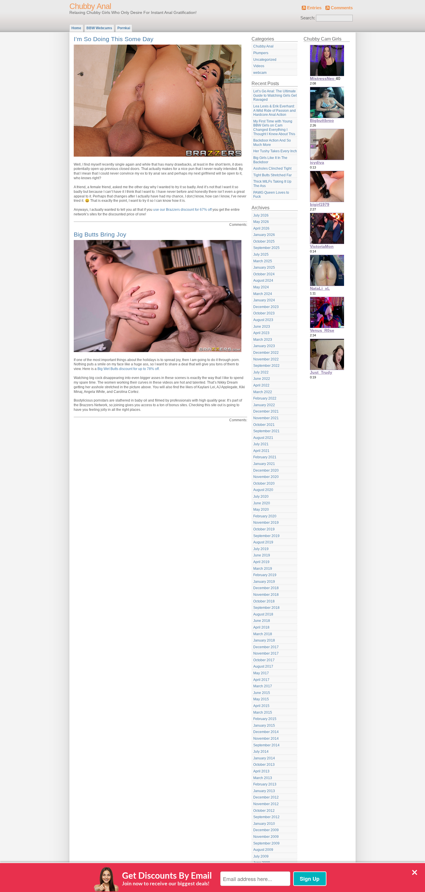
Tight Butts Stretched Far (272, 175)
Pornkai (123, 28)
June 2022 (261, 379)
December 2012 (266, 797)
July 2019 (261, 549)
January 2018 (264, 640)
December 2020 (266, 470)
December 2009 (266, 830)
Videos (258, 66)
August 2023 (263, 320)
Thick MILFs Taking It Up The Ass (272, 184)
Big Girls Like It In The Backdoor (270, 160)
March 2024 (262, 294)
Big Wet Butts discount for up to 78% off (128, 369)
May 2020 (261, 510)
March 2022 (262, 392)
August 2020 (263, 490)
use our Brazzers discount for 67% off (182, 210)
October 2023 (264, 313)
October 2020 (264, 483)
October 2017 (264, 660)
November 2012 (266, 804)
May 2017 (261, 673)
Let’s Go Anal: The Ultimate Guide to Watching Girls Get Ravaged (275, 95)
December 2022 (266, 353)
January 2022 (264, 405)
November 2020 (266, 477)
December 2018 (266, 588)
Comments (342, 8)
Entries (314, 8)
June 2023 (261, 327)
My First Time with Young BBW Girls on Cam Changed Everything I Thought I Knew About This (274, 127)
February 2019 (264, 575)
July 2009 (261, 856)
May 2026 (261, 222)
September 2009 (266, 843)
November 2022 (266, 359)
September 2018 (266, 608)
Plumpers (260, 53)
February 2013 (264, 784)
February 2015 (264, 719)
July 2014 (261, 752)
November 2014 (266, 739)
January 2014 (264, 758)
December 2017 (266, 647)
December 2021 (266, 411)
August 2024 (263, 281)
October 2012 (264, 811)
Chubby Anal (90, 6)
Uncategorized (264, 60)
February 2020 (264, 516)
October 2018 (264, 601)
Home (76, 28)
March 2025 (262, 261)
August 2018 (263, 614)
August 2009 (263, 850)
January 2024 (264, 300)
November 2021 (266, 418)
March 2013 (262, 778)
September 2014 (266, 745)
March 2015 (262, 712)
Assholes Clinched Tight (272, 168)
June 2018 (261, 621)
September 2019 (266, 536)
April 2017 (261, 680)
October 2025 (264, 241)
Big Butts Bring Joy (100, 234)
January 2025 (264, 267)
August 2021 (263, 438)
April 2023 (261, 333)
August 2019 (263, 542)
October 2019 (264, 529)
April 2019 (261, 562)
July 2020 (261, 496)
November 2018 (266, 595)
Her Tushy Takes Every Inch (275, 151)
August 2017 (263, 666)
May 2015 (261, 699)
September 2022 (266, 366)
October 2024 (264, 274)
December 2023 (266, 307)
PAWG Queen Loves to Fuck (271, 195)
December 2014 (266, 732)
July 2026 (261, 215)
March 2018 (262, 634)
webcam (260, 73)
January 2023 (264, 346)
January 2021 (264, 464)
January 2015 (264, 726)
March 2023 (262, 340)
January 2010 (264, 824)
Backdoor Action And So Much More (272, 142)
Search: (307, 18)
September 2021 (266, 431)
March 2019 (262, 569)
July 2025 (261, 254)
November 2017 (266, 653)
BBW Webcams (99, 28)
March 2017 (262, 686)
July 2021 (261, 444)
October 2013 (264, 765)
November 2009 (266, 837)
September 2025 (266, 248)
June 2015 (261, 693)
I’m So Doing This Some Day (114, 39)
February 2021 (264, 457)
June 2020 (261, 503)
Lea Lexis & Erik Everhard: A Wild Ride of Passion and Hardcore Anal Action (274, 110)
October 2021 (264, 425)
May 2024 (261, 287)
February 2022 (264, 398)
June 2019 (261, 555)
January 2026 (264, 235)
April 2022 (261, 385)
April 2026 (261, 228)
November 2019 (266, 523)
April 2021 (261, 451)
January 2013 (264, 791)
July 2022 (261, 372)
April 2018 (261, 627)
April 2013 (261, 771)
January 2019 (264, 582)
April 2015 (261, 706)
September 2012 (266, 817)
